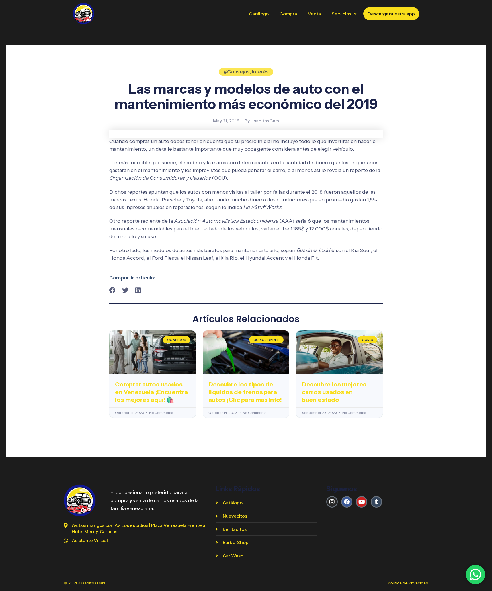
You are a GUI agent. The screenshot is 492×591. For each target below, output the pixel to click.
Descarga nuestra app (391, 14)
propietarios (363, 162)
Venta (314, 14)
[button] (344, 13)
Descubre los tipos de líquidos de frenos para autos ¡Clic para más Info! (245, 392)
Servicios (341, 14)
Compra (288, 14)
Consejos (238, 72)
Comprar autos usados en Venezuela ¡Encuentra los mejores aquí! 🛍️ (151, 392)
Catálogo (259, 14)
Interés (260, 72)
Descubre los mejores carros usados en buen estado (334, 392)
